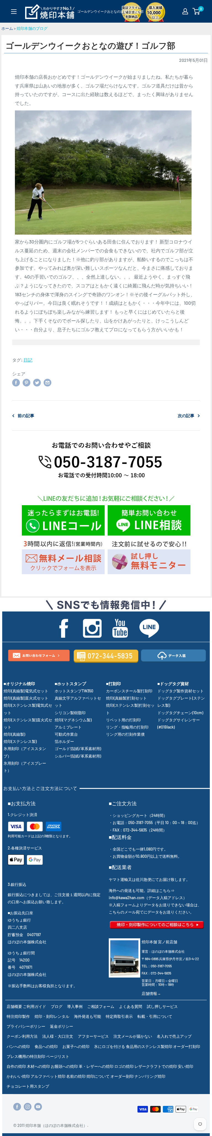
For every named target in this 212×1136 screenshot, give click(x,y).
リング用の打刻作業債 (125, 734)
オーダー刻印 (122, 1076)
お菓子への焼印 (75, 1046)
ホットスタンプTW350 (74, 691)
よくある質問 (130, 1006)
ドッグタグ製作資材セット (180, 691)
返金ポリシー (61, 1026)
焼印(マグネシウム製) (73, 719)
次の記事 (186, 415)
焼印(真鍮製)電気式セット (26, 691)
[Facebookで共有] (16, 382)
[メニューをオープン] (14, 11)
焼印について (98, 1076)
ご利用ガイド (34, 1006)
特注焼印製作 (18, 1016)
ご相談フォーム (100, 1006)
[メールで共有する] (47, 382)
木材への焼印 (38, 1066)
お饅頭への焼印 (64, 1066)
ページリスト (57, 1056)
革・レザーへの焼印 (96, 1066)
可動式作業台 (66, 734)
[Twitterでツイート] (37, 382)
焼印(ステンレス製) (20, 741)
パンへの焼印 (18, 1046)
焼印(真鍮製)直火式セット (26, 698)
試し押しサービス (162, 1006)
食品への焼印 (46, 1046)
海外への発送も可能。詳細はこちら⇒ (141, 890)
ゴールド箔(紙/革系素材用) (78, 748)
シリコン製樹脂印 (70, 712)
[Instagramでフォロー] (27, 1106)
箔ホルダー (64, 741)
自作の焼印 (16, 1066)
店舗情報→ (151, 993)
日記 (27, 359)
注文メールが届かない (132, 1036)
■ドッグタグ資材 (173, 683)
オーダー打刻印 (186, 1046)
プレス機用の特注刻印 (26, 1056)
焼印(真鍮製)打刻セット (126, 698)
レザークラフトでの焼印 (155, 1066)
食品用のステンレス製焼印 (149, 1046)
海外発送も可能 (87, 1016)
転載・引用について (154, 1016)
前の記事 (26, 415)
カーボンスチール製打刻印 (129, 691)
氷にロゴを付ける (109, 1046)
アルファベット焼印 (48, 1076)
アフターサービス (93, 1036)
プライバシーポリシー (26, 1026)
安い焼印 (185, 1066)
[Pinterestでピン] (26, 382)
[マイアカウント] (185, 11)
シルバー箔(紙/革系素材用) (78, 756)
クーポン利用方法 (22, 1036)
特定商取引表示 (119, 1016)
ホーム (7, 28)
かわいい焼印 (18, 1076)
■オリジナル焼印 (19, 683)
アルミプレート (68, 727)
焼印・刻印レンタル (52, 1016)
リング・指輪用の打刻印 (127, 727)
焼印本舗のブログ (32, 28)
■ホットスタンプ (70, 683)
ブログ (56, 1006)
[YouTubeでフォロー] (38, 1106)
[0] (196, 11)
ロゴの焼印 (124, 1066)
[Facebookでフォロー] (17, 1106)
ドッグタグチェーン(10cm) (180, 712)
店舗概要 (14, 1006)
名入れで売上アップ (174, 1036)
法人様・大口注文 (57, 1036)
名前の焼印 (76, 1076)
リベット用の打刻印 (123, 719)
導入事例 (75, 1006)
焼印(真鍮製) (14, 734)
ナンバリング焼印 (149, 1076)
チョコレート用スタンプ (28, 1086)
